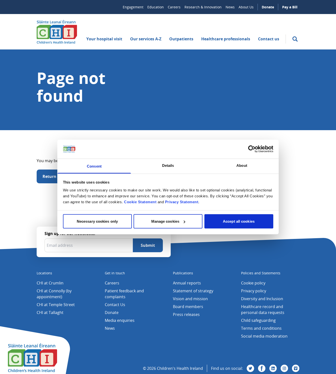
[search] (295, 39)
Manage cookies (165, 221)
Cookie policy (253, 283)
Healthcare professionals (225, 39)
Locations (44, 273)
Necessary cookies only (97, 221)
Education (155, 7)
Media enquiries (120, 320)
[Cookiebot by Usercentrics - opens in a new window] (251, 149)
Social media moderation (264, 336)
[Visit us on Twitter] (250, 368)
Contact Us (115, 304)
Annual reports (187, 283)
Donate (268, 7)
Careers (174, 7)
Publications (183, 273)
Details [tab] (168, 165)
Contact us (268, 39)
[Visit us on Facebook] (261, 368)
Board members (188, 306)
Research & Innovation (203, 7)
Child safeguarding (258, 320)
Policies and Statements (260, 273)
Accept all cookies (239, 221)
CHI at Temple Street (56, 304)
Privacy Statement (182, 202)
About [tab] (241, 165)
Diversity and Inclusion (262, 298)
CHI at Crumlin (50, 283)
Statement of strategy (193, 291)
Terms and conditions (261, 328)
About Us (246, 7)
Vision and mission (190, 298)
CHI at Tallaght (50, 312)
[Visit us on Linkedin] (273, 368)
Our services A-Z (145, 39)
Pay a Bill (289, 7)
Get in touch (115, 273)
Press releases (186, 314)
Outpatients (181, 39)
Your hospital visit (104, 39)
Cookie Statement (140, 202)
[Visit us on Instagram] (284, 368)
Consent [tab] (94, 166)
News (230, 7)
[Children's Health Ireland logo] (57, 32)
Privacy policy (253, 291)
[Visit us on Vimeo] (295, 368)
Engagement (133, 7)
